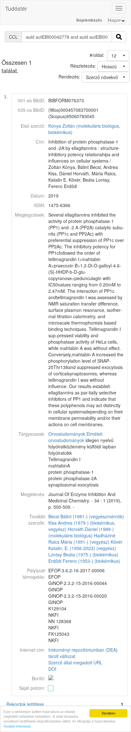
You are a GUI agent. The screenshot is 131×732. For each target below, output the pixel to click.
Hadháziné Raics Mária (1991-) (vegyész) (81, 538)
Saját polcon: (32, 688)
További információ (17, 726)
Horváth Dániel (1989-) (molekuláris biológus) (81, 532)
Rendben (108, 713)
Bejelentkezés (89, 20)
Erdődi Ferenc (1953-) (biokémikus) (84, 561)
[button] (118, 55)
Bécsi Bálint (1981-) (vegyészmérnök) (86, 516)
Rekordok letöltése (25, 704)
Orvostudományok (66, 434)
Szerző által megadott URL (75, 662)
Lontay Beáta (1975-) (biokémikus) (83, 554)
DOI (52, 669)
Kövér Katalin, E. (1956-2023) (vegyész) (85, 545)
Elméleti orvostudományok (75, 437)
